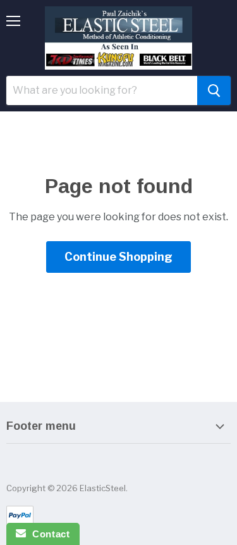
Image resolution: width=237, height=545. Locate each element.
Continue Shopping (118, 256)
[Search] (214, 90)
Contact (48, 534)
